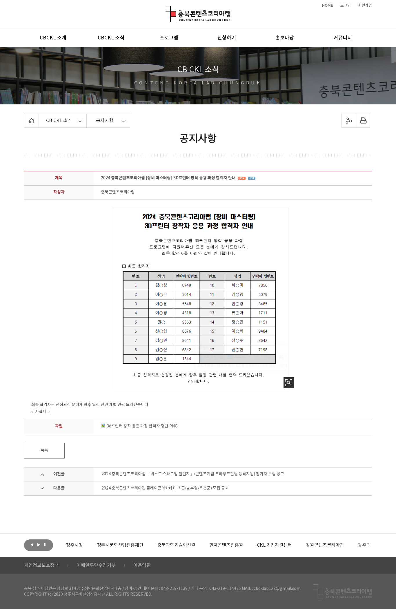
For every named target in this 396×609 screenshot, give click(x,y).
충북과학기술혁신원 (176, 545)
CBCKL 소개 (53, 38)
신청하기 (226, 38)
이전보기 (32, 545)
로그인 (345, 5)
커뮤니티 (342, 38)
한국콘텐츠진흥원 (226, 545)
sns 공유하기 (348, 120)
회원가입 (365, 5)
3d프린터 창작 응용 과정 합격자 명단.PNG (142, 426)
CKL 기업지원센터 (274, 545)
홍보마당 (284, 38)
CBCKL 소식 (111, 38)
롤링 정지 (45, 545)
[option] (74, 545)
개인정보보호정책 (41, 565)
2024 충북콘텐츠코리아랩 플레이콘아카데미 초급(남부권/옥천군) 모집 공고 (165, 488)
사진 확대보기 (289, 382)
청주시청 (74, 545)
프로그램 (169, 38)
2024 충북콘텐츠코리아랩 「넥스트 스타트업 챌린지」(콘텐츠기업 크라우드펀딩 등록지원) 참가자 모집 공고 (192, 474)
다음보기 (38, 545)
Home (25, 116)
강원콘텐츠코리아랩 (325, 545)
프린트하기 (363, 120)
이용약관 (142, 565)
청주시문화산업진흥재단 (120, 545)
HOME (327, 5)
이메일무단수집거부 (96, 565)
